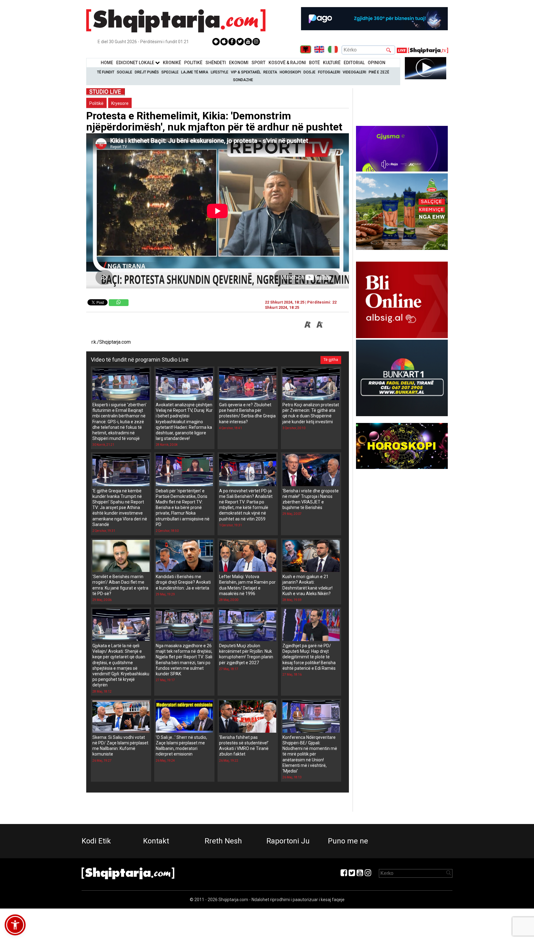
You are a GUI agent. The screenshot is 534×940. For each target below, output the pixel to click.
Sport (258, 62)
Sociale (124, 72)
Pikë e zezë (379, 72)
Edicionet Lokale (135, 62)
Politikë (193, 62)
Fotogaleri (329, 72)
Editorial (354, 62)
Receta (270, 72)
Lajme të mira (194, 72)
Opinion (376, 62)
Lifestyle (219, 72)
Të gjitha (331, 360)
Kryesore (120, 103)
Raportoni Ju (288, 841)
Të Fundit (105, 72)
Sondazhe (243, 80)
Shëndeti (216, 62)
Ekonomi (238, 62)
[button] (15, 925)
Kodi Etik (96, 841)
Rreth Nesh (223, 841)
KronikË (172, 62)
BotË (314, 62)
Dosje (309, 72)
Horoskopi (290, 72)
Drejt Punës (147, 72)
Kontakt (156, 841)
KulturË (332, 62)
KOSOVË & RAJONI (287, 62)
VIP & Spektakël (246, 72)
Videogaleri (354, 72)
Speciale (170, 72)
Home (107, 62)
